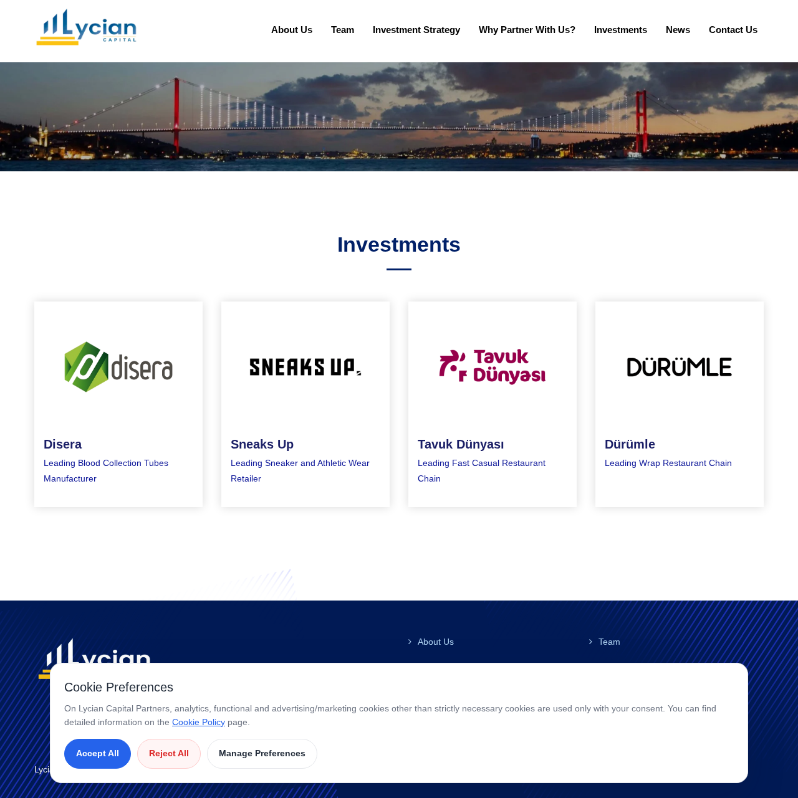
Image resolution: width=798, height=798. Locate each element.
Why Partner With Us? (527, 29)
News (678, 29)
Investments (620, 29)
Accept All (97, 753)
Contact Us (733, 29)
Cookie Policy (198, 722)
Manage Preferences (262, 753)
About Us (291, 29)
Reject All (169, 753)
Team (342, 29)
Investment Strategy (416, 29)
